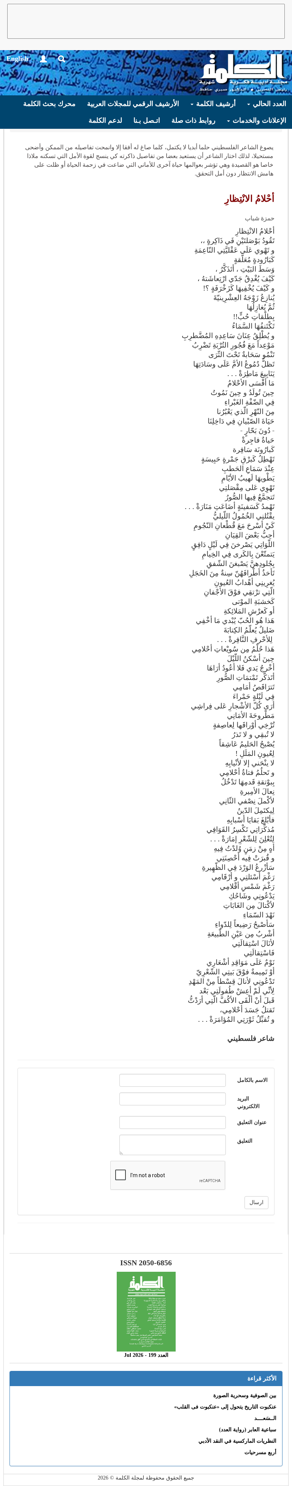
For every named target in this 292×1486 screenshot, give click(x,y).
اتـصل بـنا (146, 120)
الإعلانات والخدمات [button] (258, 120)
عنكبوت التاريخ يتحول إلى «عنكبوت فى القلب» (225, 1407)
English (17, 58)
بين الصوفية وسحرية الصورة (244, 1395)
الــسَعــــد (265, 1418)
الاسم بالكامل (252, 1080)
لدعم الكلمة (105, 120)
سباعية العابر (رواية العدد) (247, 1429)
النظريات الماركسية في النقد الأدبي (237, 1441)
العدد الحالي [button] (268, 103)
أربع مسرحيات (260, 1452)
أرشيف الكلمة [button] (215, 103)
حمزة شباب (260, 218)
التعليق (244, 1141)
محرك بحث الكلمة (49, 103)
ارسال (256, 1202)
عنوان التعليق (252, 1122)
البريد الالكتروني (248, 1102)
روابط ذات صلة (193, 120)
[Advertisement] (146, 21)
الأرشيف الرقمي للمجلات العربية (133, 103)
